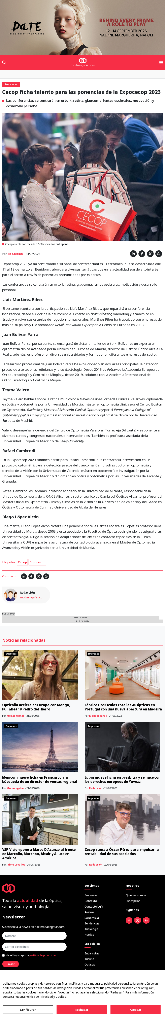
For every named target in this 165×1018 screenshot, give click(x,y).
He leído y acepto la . (31, 955)
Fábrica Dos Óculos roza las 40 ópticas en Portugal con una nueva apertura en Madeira (123, 707)
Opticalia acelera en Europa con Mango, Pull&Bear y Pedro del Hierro (36, 707)
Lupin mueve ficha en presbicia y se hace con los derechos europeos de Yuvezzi (123, 779)
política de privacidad (43, 955)
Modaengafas (15, 715)
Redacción (15, 254)
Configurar (28, 1010)
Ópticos (90, 965)
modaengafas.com (32, 597)
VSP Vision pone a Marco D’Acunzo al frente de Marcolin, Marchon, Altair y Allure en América (39, 853)
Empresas (91, 895)
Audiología (91, 929)
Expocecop (37, 562)
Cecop (22, 562)
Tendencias (92, 923)
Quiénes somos (136, 895)
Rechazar (81, 1010)
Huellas (89, 935)
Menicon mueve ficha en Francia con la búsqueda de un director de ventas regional (39, 779)
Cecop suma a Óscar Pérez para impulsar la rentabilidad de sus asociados (122, 851)
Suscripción (133, 901)
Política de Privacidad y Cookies (45, 996)
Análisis (89, 912)
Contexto (91, 901)
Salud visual (92, 918)
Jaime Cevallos (16, 864)
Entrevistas (92, 953)
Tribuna (89, 959)
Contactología (94, 906)
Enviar (10, 964)
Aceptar (135, 1010)
